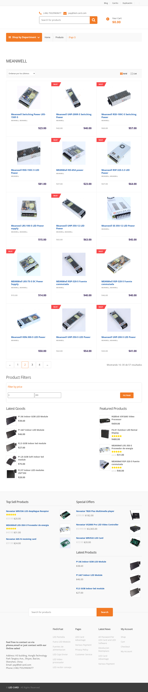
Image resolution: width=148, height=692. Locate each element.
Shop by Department (24, 37)
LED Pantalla (59, 637)
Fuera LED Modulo (61, 641)
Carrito (115, 3)
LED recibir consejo (62, 667)
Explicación (127, 3)
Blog (106, 3)
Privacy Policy (81, 649)
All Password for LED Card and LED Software (107, 640)
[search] (93, 20)
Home (47, 37)
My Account (126, 651)
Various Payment (83, 645)
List (135, 73)
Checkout (125, 646)
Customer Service (83, 654)
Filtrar (127, 395)
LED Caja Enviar (60, 654)
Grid (125, 73)
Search (104, 612)
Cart (123, 641)
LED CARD (13, 687)
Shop (123, 637)
